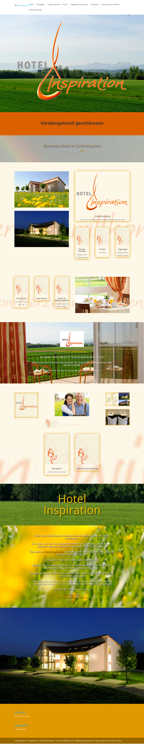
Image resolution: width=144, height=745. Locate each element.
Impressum (41, 298)
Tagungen (123, 249)
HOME (31, 5)
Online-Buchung (35, 10)
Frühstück (94, 5)
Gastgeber (40, 5)
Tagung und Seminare (79, 5)
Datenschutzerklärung (87, 468)
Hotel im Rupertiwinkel (110, 5)
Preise (65, 5)
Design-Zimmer (54, 5)
